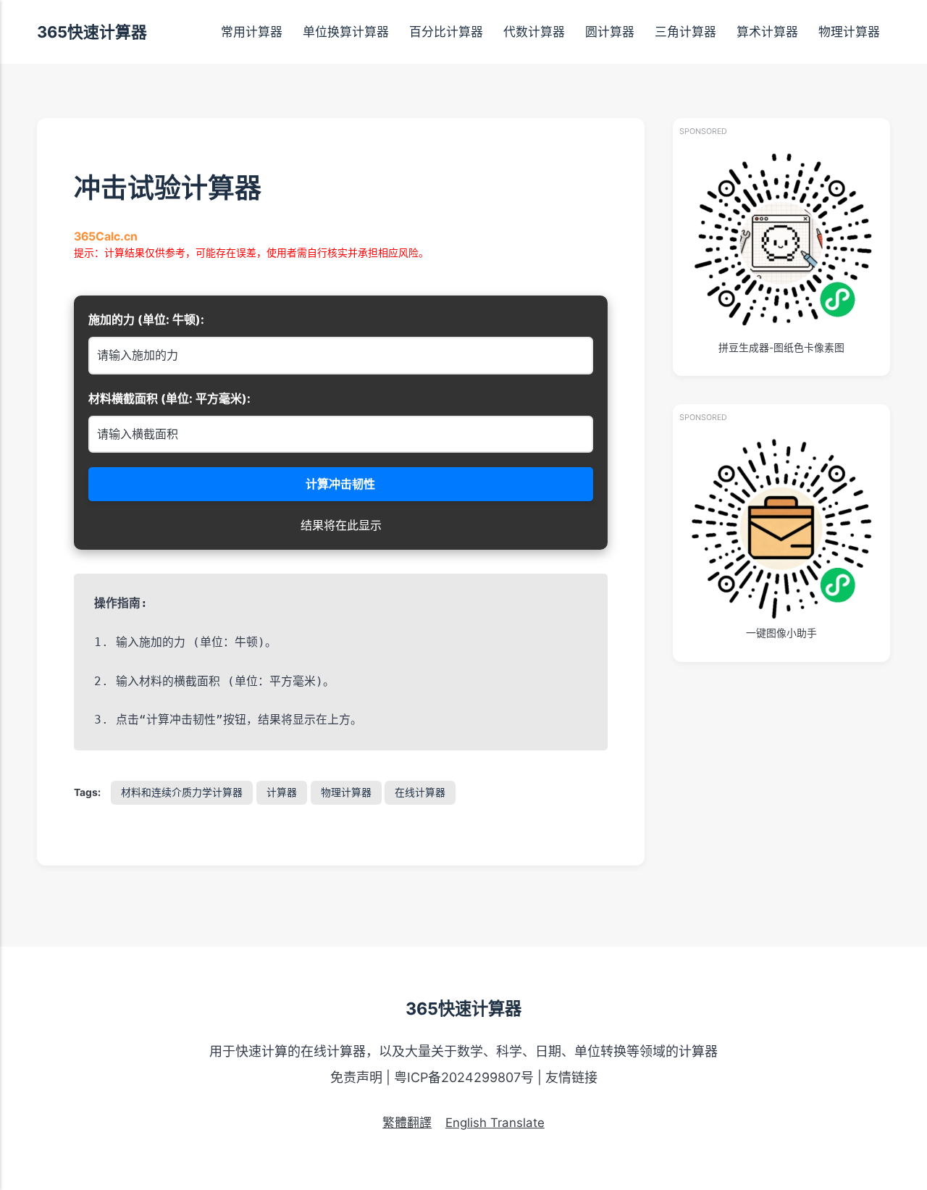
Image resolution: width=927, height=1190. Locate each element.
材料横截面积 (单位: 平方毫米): (169, 398)
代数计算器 (534, 32)
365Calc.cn (106, 237)
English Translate (495, 1122)
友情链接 (571, 1077)
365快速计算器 (92, 31)
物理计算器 (849, 32)
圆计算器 (609, 32)
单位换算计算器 (346, 32)
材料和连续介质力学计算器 (182, 792)
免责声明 (356, 1077)
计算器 (282, 792)
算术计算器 (767, 32)
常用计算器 (251, 32)
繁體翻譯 (407, 1122)
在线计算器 (420, 792)
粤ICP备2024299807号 (464, 1077)
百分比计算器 (446, 32)
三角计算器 (685, 32)
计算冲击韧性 (341, 484)
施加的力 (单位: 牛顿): (146, 319)
